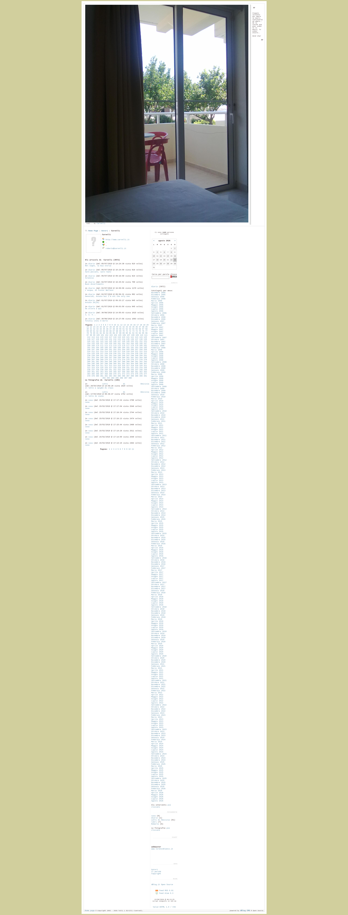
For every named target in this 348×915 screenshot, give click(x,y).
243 (110, 356)
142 (97, 341)
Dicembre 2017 (158, 589)
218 (123, 351)
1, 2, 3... (90, 315)
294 (88, 364)
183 (93, 347)
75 (140, 331)
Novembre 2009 (158, 391)
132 (114, 339)
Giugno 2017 (157, 576)
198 (97, 349)
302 (123, 364)
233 (128, 354)
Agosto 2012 (157, 458)
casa (90, 400)
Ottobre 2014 (157, 511)
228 (106, 354)
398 (130, 378)
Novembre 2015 (158, 538)
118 (114, 337)
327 (110, 368)
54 (133, 329)
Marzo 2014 (156, 497)
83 (104, 333)
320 (141, 366)
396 (121, 378)
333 (136, 368)
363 (145, 372)
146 (114, 341)
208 (141, 349)
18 (141, 325)
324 (97, 368)
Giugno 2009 (157, 380)
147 (119, 341)
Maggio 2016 (157, 550)
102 (106, 335)
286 (114, 362)
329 (119, 368)
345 (128, 370)
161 (119, 343)
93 (137, 333)
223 (145, 351)
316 (123, 366)
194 (141, 347)
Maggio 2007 (157, 329)
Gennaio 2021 (157, 664)
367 (101, 374)
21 (88, 327)
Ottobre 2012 (157, 462)
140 (88, 341)
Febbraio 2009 (158, 372)
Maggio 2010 (157, 403)
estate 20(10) (92, 303)
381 (101, 376)
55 (137, 329)
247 (128, 356)
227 (101, 354)
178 (132, 345)
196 (88, 349)
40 (88, 329)
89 (123, 333)
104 (115, 335)
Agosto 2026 (157, 801)
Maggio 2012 (157, 452)
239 (93, 356)
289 (128, 362)
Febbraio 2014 (158, 495)
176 (123, 345)
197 (93, 349)
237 (145, 354)
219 (128, 351)
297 (101, 364)
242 (106, 356)
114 (97, 337)
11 (118, 325)
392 (104, 378)
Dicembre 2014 (158, 515)
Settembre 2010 (159, 411)
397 (125, 378)
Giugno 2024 (157, 748)
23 (94, 327)
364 (88, 374)
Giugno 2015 (157, 527)
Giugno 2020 (157, 650)
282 (97, 362)
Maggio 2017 (157, 574)
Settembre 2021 (159, 680)
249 (136, 356)
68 (117, 331)
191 (128, 347)
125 (145, 337)
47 (110, 329)
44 (101, 329)
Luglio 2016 (157, 554)
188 (114, 347)
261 (128, 358)
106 (124, 335)
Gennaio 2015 (157, 517)
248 (132, 356)
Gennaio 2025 (157, 762)
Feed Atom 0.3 (165, 893)
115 (101, 337)
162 (123, 343)
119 (119, 337)
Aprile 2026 (157, 793)
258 (114, 358)
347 (136, 370)
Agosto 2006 (157, 311)
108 (132, 335)
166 (141, 343)
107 (128, 335)
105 (119, 335)
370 (114, 374)
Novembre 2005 (158, 293)
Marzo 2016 (156, 546)
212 (97, 351)
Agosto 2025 (157, 776)
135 (128, 339)
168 (88, 345)
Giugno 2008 (157, 356)
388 (132, 376)
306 (141, 364)
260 (123, 358)
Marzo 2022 (156, 693)
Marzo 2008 (156, 350)
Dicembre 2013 (158, 491)
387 (128, 376)
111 (145, 335)
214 (106, 351)
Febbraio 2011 (158, 421)
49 (117, 329)
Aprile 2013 (157, 474)
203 (119, 349)
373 (128, 374)
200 (106, 349)
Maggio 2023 (157, 721)
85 (110, 333)
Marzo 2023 (156, 717)
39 (146, 327)
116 (106, 337)
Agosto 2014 (157, 507)
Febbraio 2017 (158, 568)
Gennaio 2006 (157, 297)
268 (97, 360)
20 (147, 325)
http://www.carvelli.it (118, 240)
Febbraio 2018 (158, 593)
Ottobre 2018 (157, 609)
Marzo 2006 (156, 301)
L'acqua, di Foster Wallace (99, 290)
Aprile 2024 (157, 744)
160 (114, 343)
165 (136, 343)
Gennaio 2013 (157, 468)
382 (106, 376)
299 (110, 364)
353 (101, 372)
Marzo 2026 (156, 791)
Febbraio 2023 (158, 715)
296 (97, 364)
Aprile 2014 (157, 499)
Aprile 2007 (157, 327)
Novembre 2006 (158, 317)
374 (132, 374)
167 (145, 343)
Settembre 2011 (159, 436)
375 (136, 374)
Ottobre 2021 (157, 683)
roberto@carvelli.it (116, 248)
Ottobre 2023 (157, 732)
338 (97, 370)
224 (88, 354)
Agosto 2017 (157, 580)
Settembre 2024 (159, 754)
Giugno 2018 (157, 601)
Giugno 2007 (157, 331)
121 (128, 337)
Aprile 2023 (157, 719)
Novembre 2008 (158, 366)
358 (123, 372)
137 (136, 339)
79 (91, 333)
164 (132, 343)
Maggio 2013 (157, 476)
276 (132, 360)
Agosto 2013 (157, 483)
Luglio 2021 (157, 676)
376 (141, 374)
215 (110, 351)
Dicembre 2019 (158, 638)
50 (120, 329)
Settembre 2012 (159, 460)
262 (132, 358)
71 (127, 331)
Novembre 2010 (158, 415)
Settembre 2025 (159, 778)
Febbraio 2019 (158, 617)
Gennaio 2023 (157, 713)
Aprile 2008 (157, 352)
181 (145, 345)
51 (123, 329)
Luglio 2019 (157, 627)
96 (146, 333)
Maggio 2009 (157, 378)
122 (132, 337)
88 (120, 333)
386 (123, 376)
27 (107, 327)
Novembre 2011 (158, 440)
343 (119, 370)
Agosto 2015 (157, 531)
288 (123, 362)
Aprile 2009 (157, 376)
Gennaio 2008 (157, 346)
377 (145, 374)
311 (101, 366)
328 (114, 368)
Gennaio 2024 (157, 738)
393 (108, 378)
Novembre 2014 (158, 513)
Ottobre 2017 (157, 585)
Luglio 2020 (157, 652)
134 (123, 339)
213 (101, 351)
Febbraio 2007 (158, 323)
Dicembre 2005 (158, 295)
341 (110, 370)
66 (110, 331)
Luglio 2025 (157, 774)
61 (94, 331)
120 (123, 337)
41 (91, 329)
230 (114, 354)
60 (91, 331)
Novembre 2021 (158, 685)
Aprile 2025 (157, 768)
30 (117, 327)
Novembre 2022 (158, 709)
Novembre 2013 (158, 489)
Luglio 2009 (157, 383)
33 (127, 327)
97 (88, 335)
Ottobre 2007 (157, 340)
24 (97, 327)
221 (136, 351)
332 (132, 368)
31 (120, 327)
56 (140, 329)
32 (123, 327)
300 (114, 364)
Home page (90, 911)
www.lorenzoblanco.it (162, 849)
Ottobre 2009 (157, 389)
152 (141, 341)
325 (101, 368)
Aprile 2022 (157, 695)
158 (106, 343)
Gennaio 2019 (157, 615)
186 (106, 347)
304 (132, 364)
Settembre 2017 (159, 583)
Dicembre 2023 (158, 736)
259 (119, 358)
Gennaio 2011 (157, 419)
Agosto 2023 (157, 727)
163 (128, 343)
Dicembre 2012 (158, 466)
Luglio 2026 (157, 799)
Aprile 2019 (157, 621)
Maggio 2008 (157, 354)
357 (119, 372)
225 (93, 354)
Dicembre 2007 (158, 344)
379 (93, 376)
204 (123, 349)
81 (97, 333)
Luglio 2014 (157, 505)
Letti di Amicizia (125, 384)
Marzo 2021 (156, 668)
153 (145, 341)
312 (106, 366)
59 (88, 331)
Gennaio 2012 (157, 444)
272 (114, 360)
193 (136, 347)
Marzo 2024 (156, 742)
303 (128, 364)
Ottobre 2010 (157, 413)
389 (136, 376)
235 (136, 354)
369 (110, 374)
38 (143, 327)
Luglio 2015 (157, 529)
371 (119, 374)
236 (141, 354)
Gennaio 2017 (157, 566)
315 (119, 366)
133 (119, 339)
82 (101, 333)
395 (117, 378)
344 (123, 370)
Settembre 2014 (159, 509)
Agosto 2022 (157, 703)
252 (88, 358)
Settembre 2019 (159, 631)
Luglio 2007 (157, 334)
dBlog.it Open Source (162, 885)
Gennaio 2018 (157, 591)
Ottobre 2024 (157, 756)
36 (137, 327)
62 (97, 331)
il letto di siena (94, 396)
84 (107, 333)
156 (97, 343)
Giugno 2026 (157, 797)
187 (110, 347)
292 (141, 362)
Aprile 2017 (157, 572)
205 (128, 349)
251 (145, 356)
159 (110, 343)
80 (94, 333)
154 (88, 343)
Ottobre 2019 (157, 634)
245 (119, 356)
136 (132, 339)
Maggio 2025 (157, 770)
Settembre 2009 (159, 387)
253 (93, 358)
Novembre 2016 (158, 562)
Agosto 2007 (157, 336)
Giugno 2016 (157, 552)
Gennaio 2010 (157, 395)
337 (93, 370)
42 (94, 329)
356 (114, 372)
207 (136, 349)
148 (123, 341)
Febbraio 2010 (158, 397)
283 (101, 362)
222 (141, 351)
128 (97, 339)
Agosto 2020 (157, 654)
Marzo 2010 (156, 399)
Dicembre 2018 (158, 613)
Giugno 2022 (157, 699)
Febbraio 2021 (158, 666)
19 (144, 325)
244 (114, 356)
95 (143, 333)
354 (106, 372)
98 (91, 335)
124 (141, 337)
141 (93, 341)
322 (88, 368)
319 (136, 366)
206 (132, 349)
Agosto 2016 (157, 556)
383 (110, 376)
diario (91, 264)
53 (130, 329)
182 (88, 347)
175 (119, 345)
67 (114, 331)
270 (106, 360)
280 (88, 362)
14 (128, 325)
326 (106, 368)
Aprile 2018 (157, 597)
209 (145, 349)
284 (106, 362)
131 (110, 339)
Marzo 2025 (156, 766)
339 (101, 370)
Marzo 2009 (156, 374)
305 (136, 364)
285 (110, 362)
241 (101, 356)
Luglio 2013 (157, 480)
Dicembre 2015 (158, 540)
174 (114, 345)
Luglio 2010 (157, 407)
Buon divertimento (94, 284)
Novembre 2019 (158, 636)
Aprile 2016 (157, 548)
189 (119, 347)
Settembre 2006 (159, 313)
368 (106, 374)
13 (125, 325)
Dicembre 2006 (158, 319)
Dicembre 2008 (158, 368)
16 (134, 325)
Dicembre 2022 (158, 711)
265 (145, 358)
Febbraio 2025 (158, 764)
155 (93, 343)
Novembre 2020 (158, 660)
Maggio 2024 (157, 746)
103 (111, 335)
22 (91, 327)
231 (119, 354)
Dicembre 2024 (158, 760)
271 (110, 360)
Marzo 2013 (156, 472)
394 (112, 378)
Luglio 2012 (157, 456)
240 (97, 356)
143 (101, 341)
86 (114, 333)
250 (141, 356)
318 (132, 366)
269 (101, 360)
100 (98, 335)
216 (114, 351)
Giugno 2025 (157, 772)
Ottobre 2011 (157, 438)
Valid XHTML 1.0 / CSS (164, 907)
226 (97, 354)
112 (88, 337)
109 (137, 335)
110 (141, 335)
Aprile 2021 (157, 670)
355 (110, 372)
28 (110, 327)
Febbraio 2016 (158, 544)
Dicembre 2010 (158, 417)
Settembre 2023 (159, 729)
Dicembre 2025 (158, 785)
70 (123, 331)
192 (132, 347)
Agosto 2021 (157, 678)
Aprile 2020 (157, 646)
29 (114, 327)
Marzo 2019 (156, 619)
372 (123, 374)
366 (97, 374)
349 (145, 370)
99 (94, 335)
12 (121, 325)
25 (101, 327)
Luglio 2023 (157, 725)
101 (102, 335)
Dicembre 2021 (158, 687)
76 (143, 331)
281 (93, 362)
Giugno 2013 (157, 478)
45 (104, 329)
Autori (104, 231)
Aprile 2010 (157, 401)
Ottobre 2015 (157, 536)
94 (140, 333)
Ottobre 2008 (157, 364)
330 (123, 368)
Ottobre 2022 (157, 707)
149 (128, 341)
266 (88, 360)
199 (101, 349)
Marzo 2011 (156, 423)
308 (88, 366)
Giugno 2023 (157, 723)
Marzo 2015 (156, 521)
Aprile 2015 (157, 523)
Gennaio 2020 (157, 640)
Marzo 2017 (156, 570)
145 (110, 341)
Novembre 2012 (158, 464)
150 (132, 341)
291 (136, 362)
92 (133, 333)
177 (128, 345)
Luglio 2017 (157, 578)
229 (110, 354)
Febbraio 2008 (158, 348)
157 (101, 343)
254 (97, 358)
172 (106, 345)
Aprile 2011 (157, 425)
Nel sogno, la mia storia (98, 266)
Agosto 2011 (157, 434)
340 (106, 370)
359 (128, 372)
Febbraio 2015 (158, 519)
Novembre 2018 (158, 611)
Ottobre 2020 (157, 658)
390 (141, 376)
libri (154, 822)
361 (136, 372)
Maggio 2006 (157, 305)
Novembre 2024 (158, 758)
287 (119, 362)
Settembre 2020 (159, 656)
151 (136, 341)
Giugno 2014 (157, 503)
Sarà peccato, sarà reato (98, 272)
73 (133, 331)
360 (132, 372)
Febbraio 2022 (158, 691)
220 (132, 351)
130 (106, 339)
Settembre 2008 (159, 362)
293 (145, 362)
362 (141, 372)
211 (93, 351)
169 (93, 345)
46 (107, 329)
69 (120, 331)
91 (130, 333)
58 (146, 329)
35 (133, 327)
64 (104, 331)
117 (110, 337)
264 (141, 358)
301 (119, 364)
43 (97, 329)
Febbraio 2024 (158, 740)
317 (128, 366)
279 (145, 360)
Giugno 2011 (157, 429)
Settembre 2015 (159, 534)
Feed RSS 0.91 (165, 891)
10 (115, 325)
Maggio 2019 (157, 623)
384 (114, 376)
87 (117, 333)
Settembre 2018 (159, 607)
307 (145, 364)
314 (114, 366)
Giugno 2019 (157, 625)
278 (141, 360)
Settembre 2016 (159, 558)
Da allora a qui (93, 309)
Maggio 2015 (157, 525)
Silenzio (89, 278)
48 (114, 329)
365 (93, 374)
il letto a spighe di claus (99, 388)
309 (93, 366)
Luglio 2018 (157, 603)
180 (141, 345)
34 (130, 327)
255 (101, 358)
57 (143, 329)
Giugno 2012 (157, 454)
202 (114, 349)
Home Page (93, 231)
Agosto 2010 (157, 409)
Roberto (155, 824)
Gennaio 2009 (157, 370)
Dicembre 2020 (158, 662)
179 (136, 345)
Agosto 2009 (157, 385)
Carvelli (101, 223)
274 (123, 360)
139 (145, 339)
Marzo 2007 (156, 325)
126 (88, 339)
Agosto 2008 (157, 360)
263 (136, 358)
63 (101, 331)
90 (127, 333)
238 (88, 356)
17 (138, 325)
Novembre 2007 (158, 342)
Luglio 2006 (157, 309)
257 (110, 358)
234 (132, 354)
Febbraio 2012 (158, 446)
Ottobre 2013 (157, 487)
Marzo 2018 (156, 595)
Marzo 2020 (156, 644)
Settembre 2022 (159, 705)
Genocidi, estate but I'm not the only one (107, 296)
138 (141, 339)
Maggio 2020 (157, 648)
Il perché (156, 872)
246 (123, 356)
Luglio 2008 (157, 358)
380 (97, 376)
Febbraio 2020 (158, 642)
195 (145, 347)
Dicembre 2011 (158, 442)
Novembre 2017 (158, 587)
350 (88, 372)
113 (93, 337)
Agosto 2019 (157, 629)
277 (136, 360)
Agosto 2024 (157, 752)
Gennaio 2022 (157, 689)
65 (107, 331)
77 (146, 331)
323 (93, 368)
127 (93, 339)
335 (145, 368)
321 (145, 366)
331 (128, 368)
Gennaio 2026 (157, 787)
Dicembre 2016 (158, 564)
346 (132, 370)
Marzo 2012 (156, 448)
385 (119, 376)
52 (127, 329)
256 (106, 358)
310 (97, 366)
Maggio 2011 (157, 427)
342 (114, 370)
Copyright (156, 874)
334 (141, 368)
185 (101, 347)
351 (93, 372)
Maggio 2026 (157, 795)
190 (123, 347)
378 (88, 376)
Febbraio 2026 (158, 789)
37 (140, 327)
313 (110, 366)
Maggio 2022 (157, 697)
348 (141, 370)
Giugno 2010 (157, 405)
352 (97, 372)
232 (123, 354)
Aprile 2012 (157, 450)
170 (97, 345)
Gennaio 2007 (157, 321)
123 (136, 337)
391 (145, 376)
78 (88, 333)
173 (110, 345)
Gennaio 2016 (157, 542)
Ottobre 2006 (157, 315)
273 (119, 360)
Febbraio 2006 (158, 299)
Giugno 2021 (157, 674)
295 (93, 364)
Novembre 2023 (158, 734)
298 (106, 364)
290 (132, 362)
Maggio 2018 (157, 599)
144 (106, 341)
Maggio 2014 (157, 501)
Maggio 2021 (157, 672)
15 (131, 325)
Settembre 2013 (159, 485)
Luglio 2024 (157, 750)
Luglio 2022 (157, 701)
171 (101, 345)
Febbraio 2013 (158, 470)
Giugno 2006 (157, 307)
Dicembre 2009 (158, 393)
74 (137, 331)
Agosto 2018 (157, 605)
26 (104, 327)
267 (93, 360)
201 (110, 349)
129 (101, 339)
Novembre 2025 (158, 783)
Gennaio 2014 (157, 493)
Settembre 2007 (159, 338)
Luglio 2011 (157, 431)
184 (97, 347)
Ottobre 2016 (157, 560)
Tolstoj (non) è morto (96, 321)
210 (88, 351)
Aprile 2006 (157, 303)
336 (88, 370)
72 (130, 331)
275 (128, 360)
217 (119, 351)
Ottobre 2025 (157, 780)
